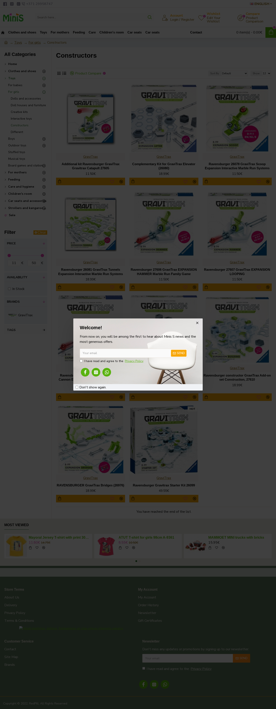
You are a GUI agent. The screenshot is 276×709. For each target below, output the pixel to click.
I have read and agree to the (113, 361)
